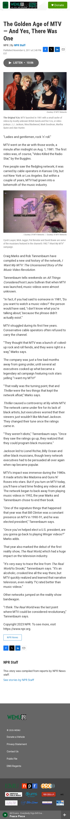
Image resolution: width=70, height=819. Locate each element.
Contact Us (13, 751)
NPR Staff (19, 45)
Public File (12, 759)
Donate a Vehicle (16, 737)
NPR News (12, 637)
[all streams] (65, 815)
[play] (5, 814)
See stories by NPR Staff (18, 680)
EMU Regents (14, 766)
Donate (59, 5)
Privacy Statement (17, 744)
